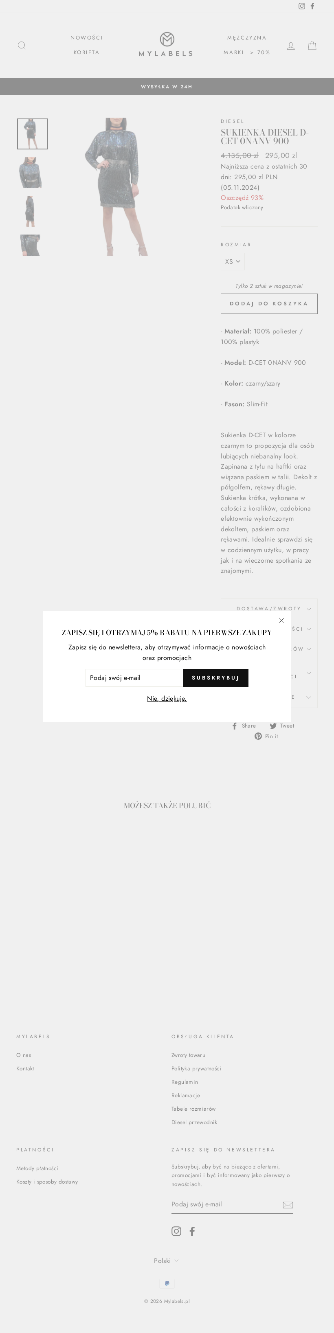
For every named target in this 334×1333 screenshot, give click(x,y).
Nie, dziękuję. (167, 698)
